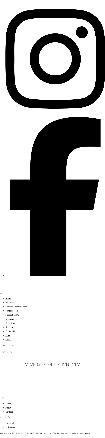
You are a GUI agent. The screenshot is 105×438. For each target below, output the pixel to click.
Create (87, 433)
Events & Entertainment (16, 306)
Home (8, 298)
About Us (9, 302)
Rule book (9, 327)
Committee (10, 323)
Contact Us (10, 331)
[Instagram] (55, 115)
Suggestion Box (12, 315)
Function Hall (11, 310)
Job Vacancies (11, 319)
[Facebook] (55, 275)
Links (7, 335)
